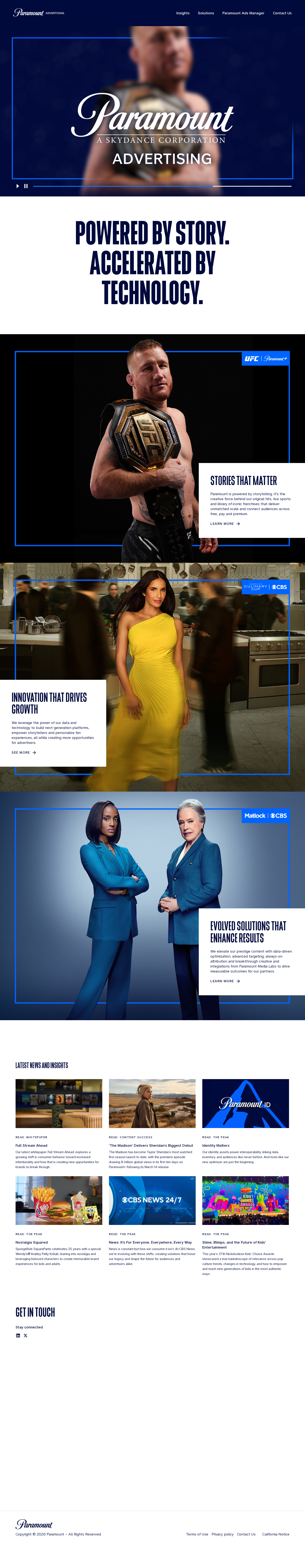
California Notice (275, 1534)
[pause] (26, 186)
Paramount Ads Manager (243, 13)
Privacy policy (223, 1534)
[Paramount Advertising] (38, 12)
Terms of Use (197, 1534)
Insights (183, 13)
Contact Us (282, 13)
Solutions (206, 13)
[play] (17, 186)
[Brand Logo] (58, 1524)
